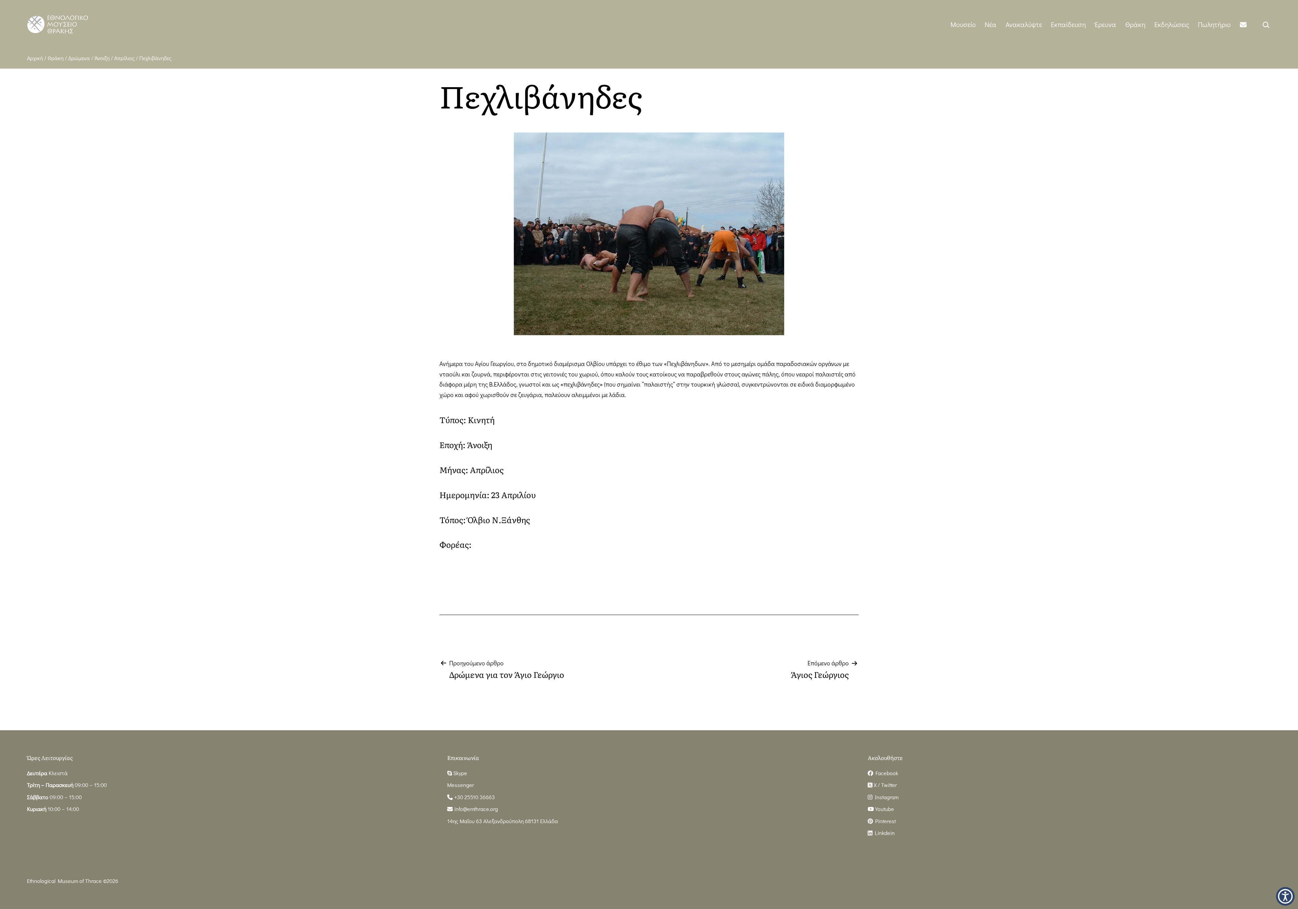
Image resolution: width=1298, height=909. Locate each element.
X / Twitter (884, 784)
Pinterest (884, 821)
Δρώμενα (79, 58)
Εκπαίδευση (1068, 24)
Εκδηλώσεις (1171, 24)
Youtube (884, 808)
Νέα (990, 24)
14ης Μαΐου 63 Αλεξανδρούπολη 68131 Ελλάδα (502, 821)
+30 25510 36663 (474, 797)
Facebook (885, 773)
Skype (459, 773)
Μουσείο (963, 24)
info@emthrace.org (476, 808)
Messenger (460, 784)
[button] (1285, 896)
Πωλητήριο (1214, 24)
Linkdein (883, 832)
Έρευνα (1105, 24)
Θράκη (1135, 24)
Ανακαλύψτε (1024, 24)
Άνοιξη (102, 58)
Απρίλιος (124, 58)
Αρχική (35, 58)
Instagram (885, 797)
